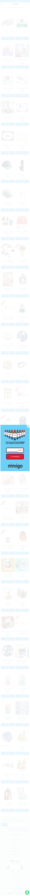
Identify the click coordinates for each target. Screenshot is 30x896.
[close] (28, 426)
